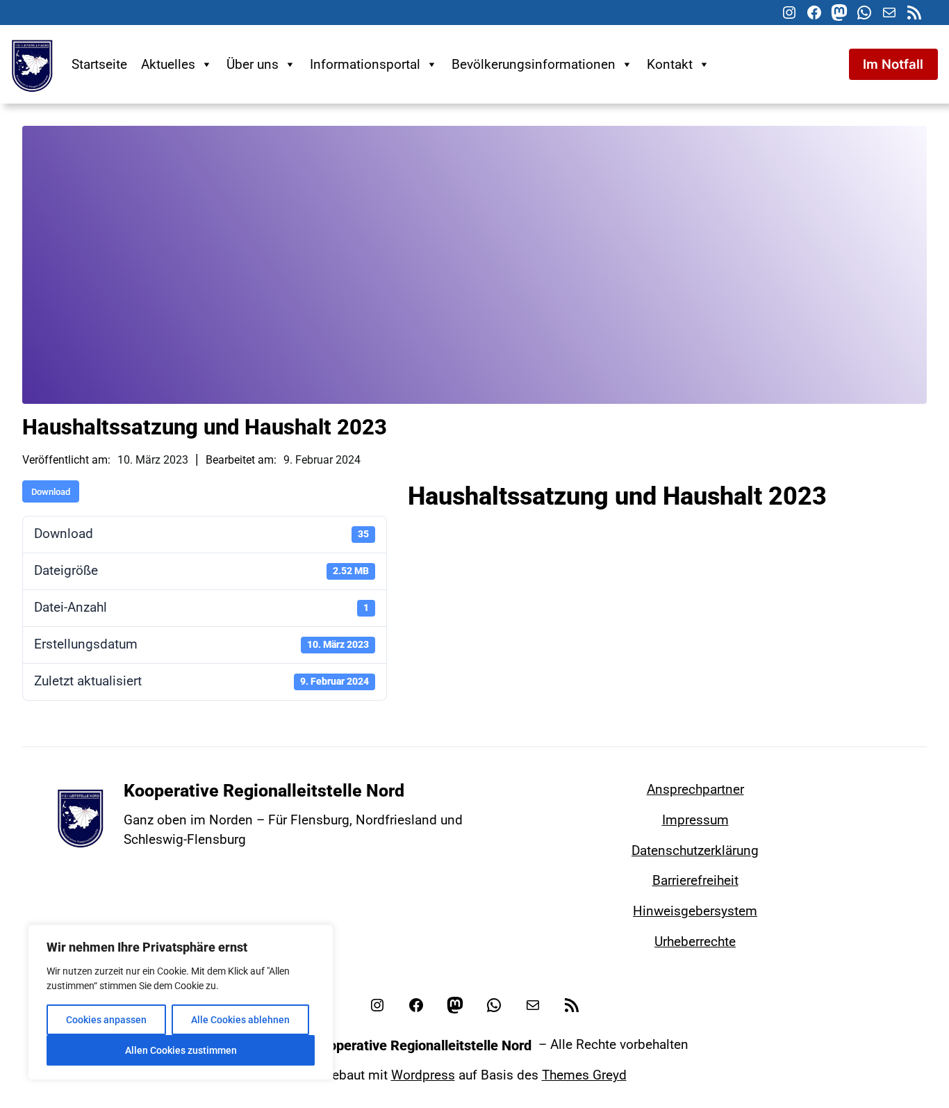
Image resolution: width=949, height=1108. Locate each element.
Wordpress (423, 1075)
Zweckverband (637, 521)
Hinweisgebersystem (695, 911)
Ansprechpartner (695, 789)
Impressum (695, 820)
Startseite (99, 64)
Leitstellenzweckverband (533, 521)
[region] (180, 1002)
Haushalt (438, 521)
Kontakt (670, 64)
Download (50, 492)
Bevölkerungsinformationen (534, 64)
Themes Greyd (584, 1075)
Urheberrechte (695, 942)
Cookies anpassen (106, 1019)
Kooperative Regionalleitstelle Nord (264, 791)
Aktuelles (168, 64)
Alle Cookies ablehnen (240, 1019)
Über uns (252, 64)
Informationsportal (365, 64)
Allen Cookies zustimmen (181, 1050)
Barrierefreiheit (695, 880)
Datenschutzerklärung (695, 850)
